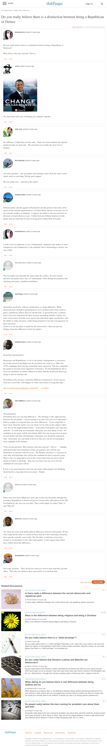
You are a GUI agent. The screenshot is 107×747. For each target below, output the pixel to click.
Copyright (37, 733)
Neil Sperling (19, 160)
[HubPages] (54, 4)
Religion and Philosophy (35, 612)
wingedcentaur (20, 342)
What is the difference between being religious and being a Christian (60, 615)
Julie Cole (18, 129)
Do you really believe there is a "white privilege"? (50, 637)
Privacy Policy (60, 733)
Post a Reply (98, 582)
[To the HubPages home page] (11, 732)
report (10, 58)
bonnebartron (20, 32)
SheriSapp (19, 294)
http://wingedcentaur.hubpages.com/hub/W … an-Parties (26, 388)
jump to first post (86, 582)
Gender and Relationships (35, 679)
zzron (17, 66)
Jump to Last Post (77, 27)
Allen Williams (20, 401)
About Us (28, 733)
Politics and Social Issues (35, 590)
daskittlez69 (19, 555)
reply (5, 58)
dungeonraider (20, 195)
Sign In (89, 4)
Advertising (72, 733)
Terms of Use (48, 733)
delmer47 (18, 519)
